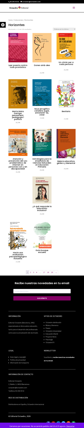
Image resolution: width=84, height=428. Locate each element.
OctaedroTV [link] (50, 342)
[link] (3, 25)
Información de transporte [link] (19, 363)
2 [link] (30, 272)
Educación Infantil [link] (52, 334)
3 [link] (33, 272)
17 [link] (44, 272)
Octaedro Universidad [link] (53, 331)
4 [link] (36, 272)
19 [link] (52, 272)
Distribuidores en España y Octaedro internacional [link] (26, 404)
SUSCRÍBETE (42, 298)
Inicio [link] (10, 20)
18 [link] (48, 272)
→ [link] (56, 272)
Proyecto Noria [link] (51, 337)
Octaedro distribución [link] (53, 322)
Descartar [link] (70, 426)
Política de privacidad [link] (18, 360)
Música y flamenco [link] (52, 325)
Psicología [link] (49, 339)
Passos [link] (48, 328)
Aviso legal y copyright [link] (18, 357)
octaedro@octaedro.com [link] (17, 388)
